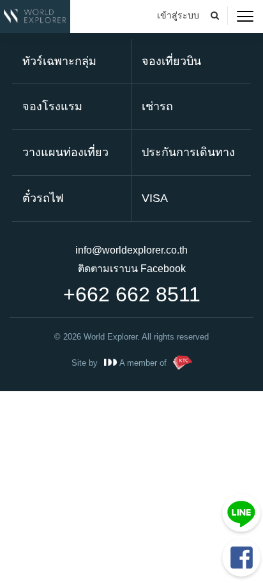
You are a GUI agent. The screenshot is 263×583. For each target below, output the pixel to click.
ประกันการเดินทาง (188, 152)
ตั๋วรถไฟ (43, 198)
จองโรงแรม (52, 106)
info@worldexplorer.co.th (131, 250)
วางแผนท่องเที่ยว (65, 152)
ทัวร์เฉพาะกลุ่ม (59, 61)
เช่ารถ (157, 106)
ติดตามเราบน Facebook (132, 268)
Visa (155, 198)
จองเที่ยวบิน (171, 61)
